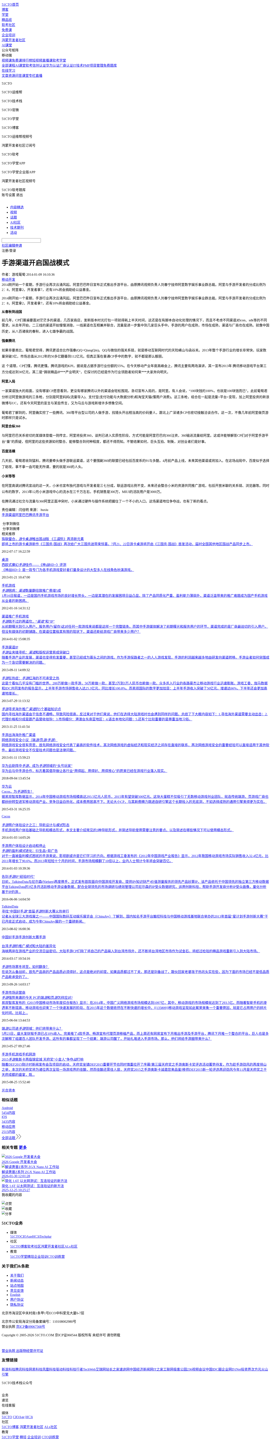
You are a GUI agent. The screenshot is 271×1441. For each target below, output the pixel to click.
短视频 (37, 60)
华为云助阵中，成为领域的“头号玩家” (37, 766)
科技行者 (76, 1369)
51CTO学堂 (18, 1256)
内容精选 (17, 207)
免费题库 (110, 65)
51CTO (15, 1236)
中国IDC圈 (214, 1369)
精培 (30, 1256)
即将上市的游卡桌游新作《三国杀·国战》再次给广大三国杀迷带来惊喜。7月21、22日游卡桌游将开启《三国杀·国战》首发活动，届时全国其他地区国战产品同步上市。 (127, 544)
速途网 (124, 1369)
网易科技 (35, 1369)
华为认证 (52, 65)
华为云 (7, 786)
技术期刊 (17, 227)
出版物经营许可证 (29, 1351)
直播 (39, 75)
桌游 (5, 560)
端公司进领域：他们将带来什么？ (32, 1028)
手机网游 (29, 1054)
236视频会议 (196, 1369)
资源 (11, 75)
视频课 (7, 60)
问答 (18, 75)
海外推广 (22, 735)
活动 (13, 232)
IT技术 (78, 65)
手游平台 (42, 515)
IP (16, 647)
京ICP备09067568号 (30, 1326)
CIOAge (26, 1236)
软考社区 (8, 25)
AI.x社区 (71, 1246)
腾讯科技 (22, 1369)
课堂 (25, 75)
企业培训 (8, 35)
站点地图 (17, 1285)
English (15, 1294)
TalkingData (10, 906)
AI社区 (15, 222)
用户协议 (17, 1299)
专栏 (32, 75)
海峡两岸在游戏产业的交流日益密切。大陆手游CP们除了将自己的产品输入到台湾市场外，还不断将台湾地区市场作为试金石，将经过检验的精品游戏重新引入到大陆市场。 (131, 951)
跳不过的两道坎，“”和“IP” (28, 621)
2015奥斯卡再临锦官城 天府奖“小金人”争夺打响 (42, 1059)
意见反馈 (17, 1290)
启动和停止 (37, 846)
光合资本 (8, 1090)
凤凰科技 (49, 1369)
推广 (11, 616)
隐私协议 (17, 1304)
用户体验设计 (18, 846)
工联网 (168, 1369)
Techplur (45, 1236)
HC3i (36, 1236)
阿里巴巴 (22, 515)
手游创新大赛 (29, 937)
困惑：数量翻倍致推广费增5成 (31, 590)
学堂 (5, 15)
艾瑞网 (101, 1369)
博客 (5, 9)
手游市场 (8, 992)
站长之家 (112, 1369)
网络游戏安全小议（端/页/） (30, 740)
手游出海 (8, 735)
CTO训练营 (56, 1256)
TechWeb (89, 1369)
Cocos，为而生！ (18, 791)
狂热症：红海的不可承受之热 (30, 678)
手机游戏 (8, 585)
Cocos (6, 816)
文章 (5, 75)
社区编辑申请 (12, 245)
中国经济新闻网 (141, 1369)
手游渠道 (8, 515)
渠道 (5, 616)
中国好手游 (10, 937)
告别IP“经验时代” (18, 876)
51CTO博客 (18, 1246)
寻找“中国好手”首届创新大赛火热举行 (35, 911)
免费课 (7, 30)
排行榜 (27, 60)
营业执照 (9, 1351)
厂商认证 (66, 65)
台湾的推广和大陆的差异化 (29, 946)
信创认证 (39, 65)
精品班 (7, 20)
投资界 (246, 1369)
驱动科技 (62, 1369)
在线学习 (8, 70)
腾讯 (32, 515)
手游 (5, 647)
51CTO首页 (10, 4)
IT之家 (158, 1369)
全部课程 (8, 65)
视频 (13, 212)
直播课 (47, 60)
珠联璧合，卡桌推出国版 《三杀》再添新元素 (43, 539)
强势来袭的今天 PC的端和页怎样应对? (37, 997)
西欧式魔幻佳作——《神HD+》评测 (34, 565)
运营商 (20, 992)
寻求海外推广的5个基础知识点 (31, 709)
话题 (13, 217)
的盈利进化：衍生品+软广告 (30, 851)
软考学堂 (59, 60)
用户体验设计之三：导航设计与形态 (35, 825)
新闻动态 (17, 1280)
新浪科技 (8, 1369)
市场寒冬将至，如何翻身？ (25, 967)
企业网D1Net (231, 1369)
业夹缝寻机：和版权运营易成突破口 (35, 652)
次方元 (256, 1369)
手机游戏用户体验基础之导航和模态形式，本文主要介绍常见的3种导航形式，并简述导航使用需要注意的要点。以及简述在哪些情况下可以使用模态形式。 (118, 830)
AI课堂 (7, 45)
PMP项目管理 (93, 65)
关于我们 (17, 1275)
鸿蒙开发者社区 (13, 40)
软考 (29, 65)
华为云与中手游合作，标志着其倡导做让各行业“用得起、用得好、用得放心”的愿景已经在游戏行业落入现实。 (84, 771)
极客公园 (180, 1369)
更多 (23, 1147)
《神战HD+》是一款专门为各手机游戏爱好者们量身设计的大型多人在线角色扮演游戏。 (68, 570)
